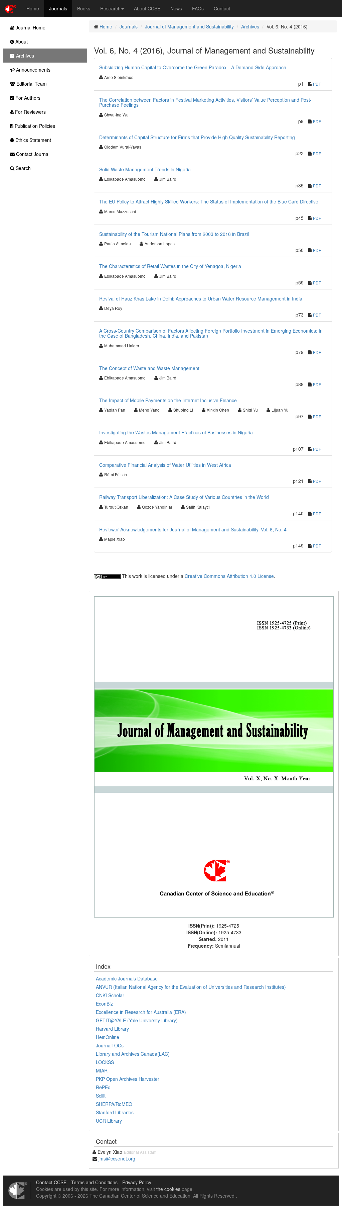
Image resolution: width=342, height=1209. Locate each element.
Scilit (101, 1095)
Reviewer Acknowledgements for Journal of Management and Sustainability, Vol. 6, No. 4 (193, 529)
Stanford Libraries (115, 1112)
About (21, 41)
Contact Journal (32, 154)
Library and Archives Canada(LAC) (133, 1053)
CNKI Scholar (110, 995)
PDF (317, 84)
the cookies (168, 1189)
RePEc (103, 1087)
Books (83, 8)
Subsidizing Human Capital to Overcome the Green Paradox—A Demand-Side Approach (192, 67)
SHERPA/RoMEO (114, 1104)
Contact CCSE (51, 1182)
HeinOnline (107, 1037)
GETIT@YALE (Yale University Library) (137, 1020)
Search (22, 168)
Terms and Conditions (94, 1182)
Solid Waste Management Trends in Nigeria (145, 169)
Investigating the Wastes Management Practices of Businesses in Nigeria (176, 432)
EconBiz (104, 1003)
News (176, 8)
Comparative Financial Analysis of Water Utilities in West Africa (165, 464)
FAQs (198, 8)
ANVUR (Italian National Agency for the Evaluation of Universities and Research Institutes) (191, 986)
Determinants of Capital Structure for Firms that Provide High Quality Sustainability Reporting (197, 137)
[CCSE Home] (10, 8)
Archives (250, 26)
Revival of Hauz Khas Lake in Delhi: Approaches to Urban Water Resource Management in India (200, 298)
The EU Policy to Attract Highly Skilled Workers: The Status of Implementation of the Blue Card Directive (208, 201)
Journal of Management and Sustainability (189, 26)
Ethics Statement (32, 140)
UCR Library (109, 1120)
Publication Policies (34, 125)
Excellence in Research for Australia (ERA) (141, 1012)
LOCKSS (105, 1062)
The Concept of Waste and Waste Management (149, 368)
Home (32, 8)
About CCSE (147, 8)
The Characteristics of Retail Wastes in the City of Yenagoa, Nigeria (170, 266)
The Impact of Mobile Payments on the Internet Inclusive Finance (168, 400)
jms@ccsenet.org (117, 1158)
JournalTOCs (110, 1045)
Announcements (32, 69)
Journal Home (29, 27)
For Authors (27, 97)
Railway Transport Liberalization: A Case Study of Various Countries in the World (184, 497)
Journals (58, 8)
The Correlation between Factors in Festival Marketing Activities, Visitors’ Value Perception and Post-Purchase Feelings (205, 102)
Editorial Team (31, 83)
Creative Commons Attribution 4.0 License (229, 576)
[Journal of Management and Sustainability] (214, 756)
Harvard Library (112, 1028)
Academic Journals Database (127, 978)
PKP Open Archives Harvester (127, 1078)
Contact (222, 8)
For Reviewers (30, 111)
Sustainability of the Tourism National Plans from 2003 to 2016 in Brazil (174, 234)
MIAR (102, 1070)
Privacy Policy (136, 1182)
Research (110, 8)
